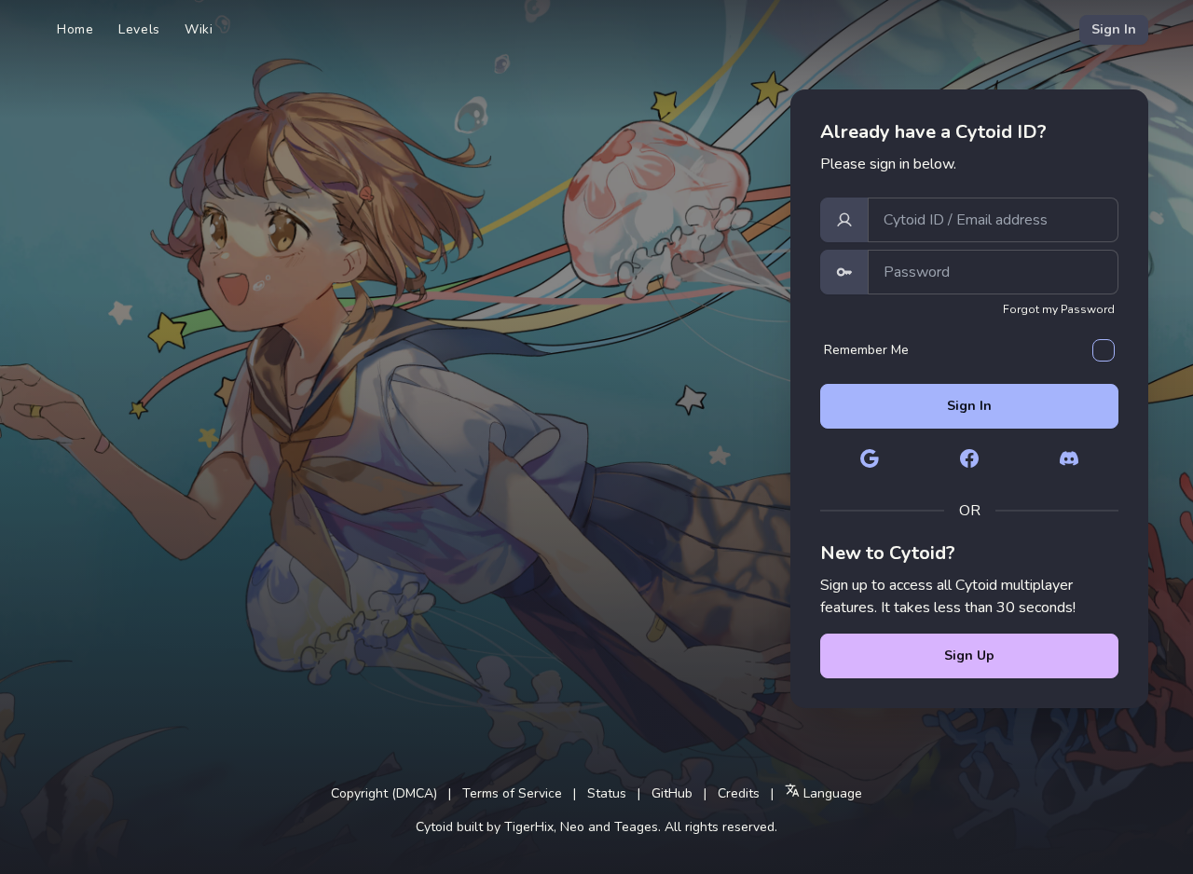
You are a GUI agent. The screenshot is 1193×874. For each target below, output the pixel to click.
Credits (739, 793)
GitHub (671, 793)
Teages (636, 827)
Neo (572, 827)
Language (831, 793)
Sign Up (969, 655)
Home (75, 29)
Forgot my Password (1059, 309)
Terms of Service (512, 793)
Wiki (199, 29)
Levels (139, 29)
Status (606, 793)
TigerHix (529, 827)
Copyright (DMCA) (384, 793)
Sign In (1113, 29)
